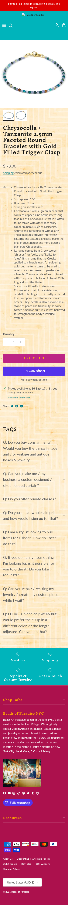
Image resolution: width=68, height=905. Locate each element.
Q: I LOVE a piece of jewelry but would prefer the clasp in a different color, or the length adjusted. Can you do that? (29, 623)
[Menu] (4, 25)
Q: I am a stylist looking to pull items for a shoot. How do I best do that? (29, 538)
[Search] (12, 25)
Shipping (8, 173)
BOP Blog (26, 863)
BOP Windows (43, 863)
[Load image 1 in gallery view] (34, 74)
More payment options (34, 379)
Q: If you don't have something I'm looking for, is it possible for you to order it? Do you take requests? (28, 566)
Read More (22, 751)
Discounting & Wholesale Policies (33, 858)
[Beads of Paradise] (34, 25)
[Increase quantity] (21, 342)
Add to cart (34, 358)
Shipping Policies (11, 868)
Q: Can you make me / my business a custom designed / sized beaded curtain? (27, 479)
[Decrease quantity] (6, 342)
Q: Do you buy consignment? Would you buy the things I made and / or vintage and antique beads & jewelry (30, 451)
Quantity (8, 334)
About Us (7, 858)
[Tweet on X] (12, 406)
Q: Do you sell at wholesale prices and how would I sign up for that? (31, 515)
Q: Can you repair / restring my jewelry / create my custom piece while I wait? (30, 594)
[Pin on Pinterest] (21, 406)
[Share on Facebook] (16, 406)
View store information (19, 397)
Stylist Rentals (10, 863)
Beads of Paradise (20, 891)
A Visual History (40, 751)
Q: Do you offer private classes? (29, 499)
